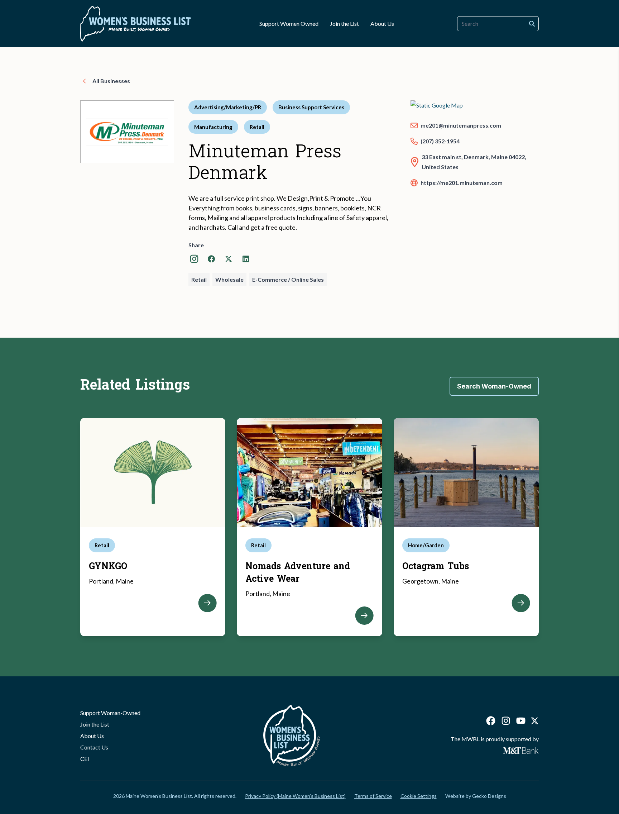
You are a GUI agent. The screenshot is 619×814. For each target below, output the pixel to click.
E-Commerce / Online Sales (288, 279)
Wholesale (229, 279)
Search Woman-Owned (494, 386)
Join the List (94, 724)
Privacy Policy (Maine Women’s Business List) (295, 796)
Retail (257, 127)
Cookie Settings (418, 796)
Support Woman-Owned (110, 712)
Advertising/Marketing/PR (227, 107)
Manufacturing (213, 127)
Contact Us (94, 747)
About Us (92, 735)
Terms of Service (373, 796)
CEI (84, 758)
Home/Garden (426, 545)
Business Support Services (311, 107)
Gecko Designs (489, 796)
